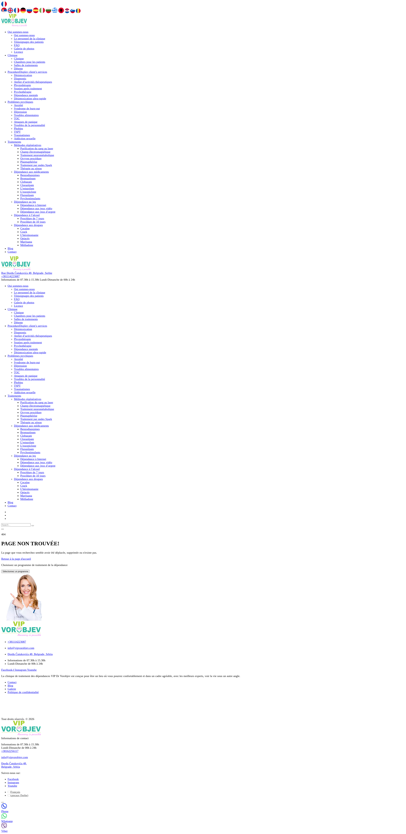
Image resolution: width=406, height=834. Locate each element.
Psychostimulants (30, 198)
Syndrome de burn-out (27, 108)
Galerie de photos (24, 48)
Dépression (20, 111)
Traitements (14, 141)
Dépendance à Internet (33, 205)
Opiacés (24, 238)
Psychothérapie (22, 91)
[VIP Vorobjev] (14, 25)
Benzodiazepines (30, 175)
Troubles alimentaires (26, 115)
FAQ (17, 45)
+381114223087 (10, 276)
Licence (18, 51)
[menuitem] (14, 792)
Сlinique (12, 55)
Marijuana (26, 241)
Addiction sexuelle (25, 138)
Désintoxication (23, 75)
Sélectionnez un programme (15, 571)
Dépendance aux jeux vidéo (36, 208)
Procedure (27, 71)
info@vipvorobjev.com (14, 757)
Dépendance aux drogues (28, 225)
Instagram (13, 782)
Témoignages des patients (29, 41)
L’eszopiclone (28, 191)
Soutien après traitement (28, 88)
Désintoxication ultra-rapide (30, 98)
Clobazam (26, 181)
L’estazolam (27, 188)
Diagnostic (20, 78)
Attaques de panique (25, 121)
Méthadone (26, 245)
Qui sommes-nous (18, 31)
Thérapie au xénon (31, 168)
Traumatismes (22, 135)
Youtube (12, 785)
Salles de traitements (26, 65)
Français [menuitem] (15, 792)
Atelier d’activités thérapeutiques (33, 81)
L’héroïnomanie (29, 235)
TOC (17, 118)
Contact (12, 251)
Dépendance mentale (26, 95)
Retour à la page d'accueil (16, 558)
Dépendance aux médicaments (31, 171)
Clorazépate (27, 185)
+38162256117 (9, 751)
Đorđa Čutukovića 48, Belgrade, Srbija (14, 765)
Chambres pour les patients (29, 61)
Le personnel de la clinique (29, 38)
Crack (23, 231)
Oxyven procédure (31, 158)
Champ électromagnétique (35, 151)
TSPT (17, 131)
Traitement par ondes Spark (36, 165)
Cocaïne (25, 228)
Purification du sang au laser (36, 148)
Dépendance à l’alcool (27, 215)
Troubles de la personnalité (29, 125)
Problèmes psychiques (20, 101)
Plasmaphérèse (28, 161)
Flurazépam (27, 195)
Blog (10, 248)
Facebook (13, 779)
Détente (18, 68)
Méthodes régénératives (27, 145)
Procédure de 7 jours (32, 218)
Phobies (18, 128)
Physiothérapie (22, 85)
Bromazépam (28, 178)
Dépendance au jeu (25, 201)
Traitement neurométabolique (37, 155)
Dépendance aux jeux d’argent (37, 211)
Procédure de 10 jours (33, 221)
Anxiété (18, 105)
